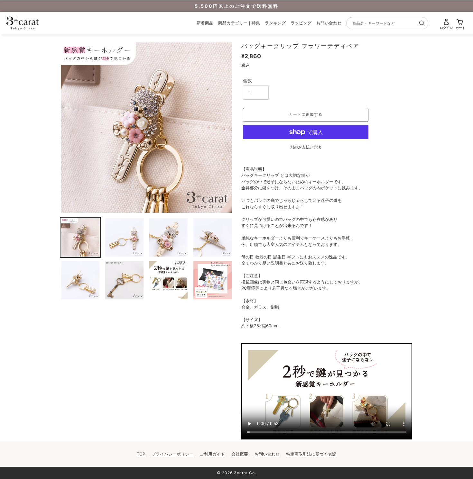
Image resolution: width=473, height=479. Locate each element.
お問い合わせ (328, 22)
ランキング (275, 22)
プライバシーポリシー (172, 453)
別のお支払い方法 (305, 147)
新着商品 (205, 22)
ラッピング (301, 22)
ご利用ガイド (212, 453)
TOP (141, 453)
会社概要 (239, 453)
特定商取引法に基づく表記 (311, 453)
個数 (247, 80)
